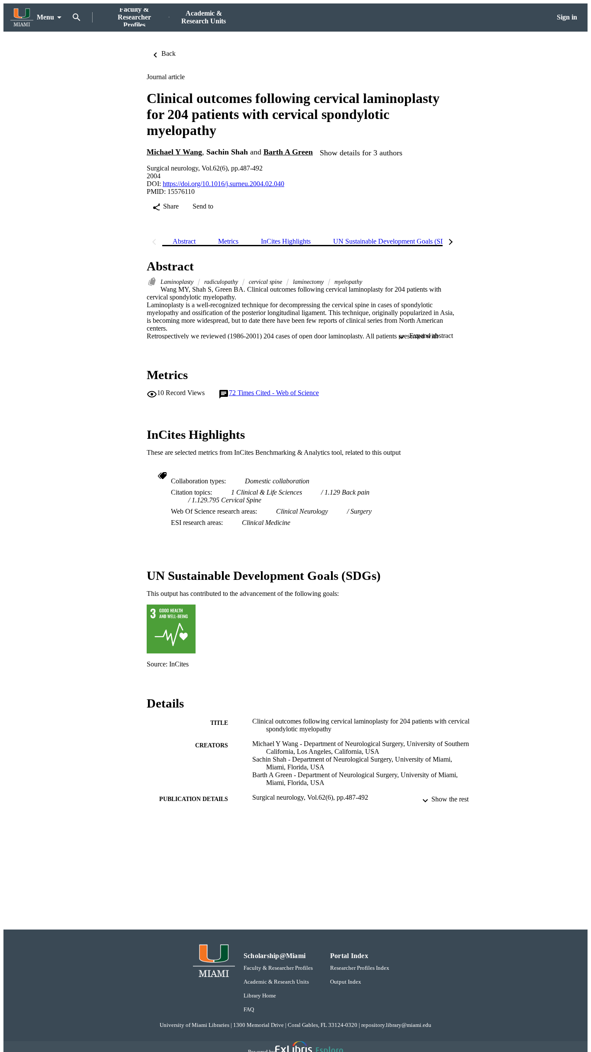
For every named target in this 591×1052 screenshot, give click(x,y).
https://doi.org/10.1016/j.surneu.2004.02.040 (223, 183)
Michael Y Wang (174, 152)
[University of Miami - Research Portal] (21, 17)
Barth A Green (288, 152)
